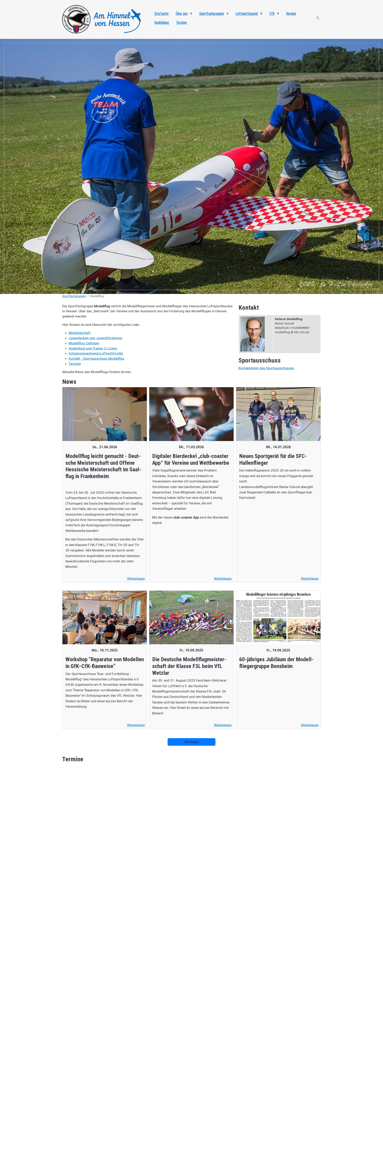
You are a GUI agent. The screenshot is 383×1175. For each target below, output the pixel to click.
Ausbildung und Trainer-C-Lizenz (93, 348)
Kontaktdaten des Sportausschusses (266, 368)
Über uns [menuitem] (180, 14)
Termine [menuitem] (181, 22)
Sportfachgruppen (74, 296)
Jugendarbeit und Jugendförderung (95, 338)
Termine (75, 364)
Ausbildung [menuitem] (161, 22)
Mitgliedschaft (80, 333)
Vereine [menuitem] (291, 13)
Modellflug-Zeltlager (84, 343)
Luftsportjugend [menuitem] (245, 14)
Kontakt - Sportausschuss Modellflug (96, 359)
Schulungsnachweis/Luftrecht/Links (96, 353)
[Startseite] (104, 19)
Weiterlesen (136, 579)
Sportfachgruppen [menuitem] (210, 14)
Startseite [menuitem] (161, 13)
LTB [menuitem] (270, 14)
